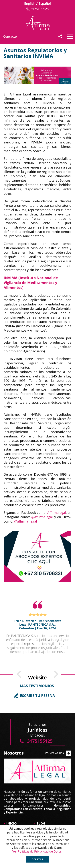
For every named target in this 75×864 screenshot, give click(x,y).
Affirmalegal (56, 512)
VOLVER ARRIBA (54, 753)
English (29, 3)
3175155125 (39, 9)
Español (45, 3)
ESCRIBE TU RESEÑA (37, 695)
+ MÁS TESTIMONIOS (35, 685)
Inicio (11, 823)
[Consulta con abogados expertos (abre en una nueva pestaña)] (37, 556)
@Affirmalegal (42, 517)
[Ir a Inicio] (37, 22)
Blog (41, 823)
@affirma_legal (25, 521)
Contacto (10, 36)
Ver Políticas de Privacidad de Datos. (37, 851)
